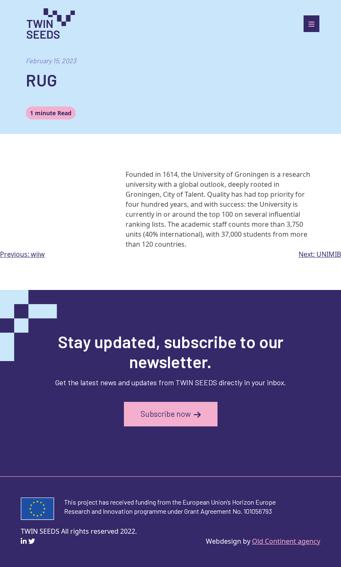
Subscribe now (166, 413)
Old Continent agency (286, 541)
